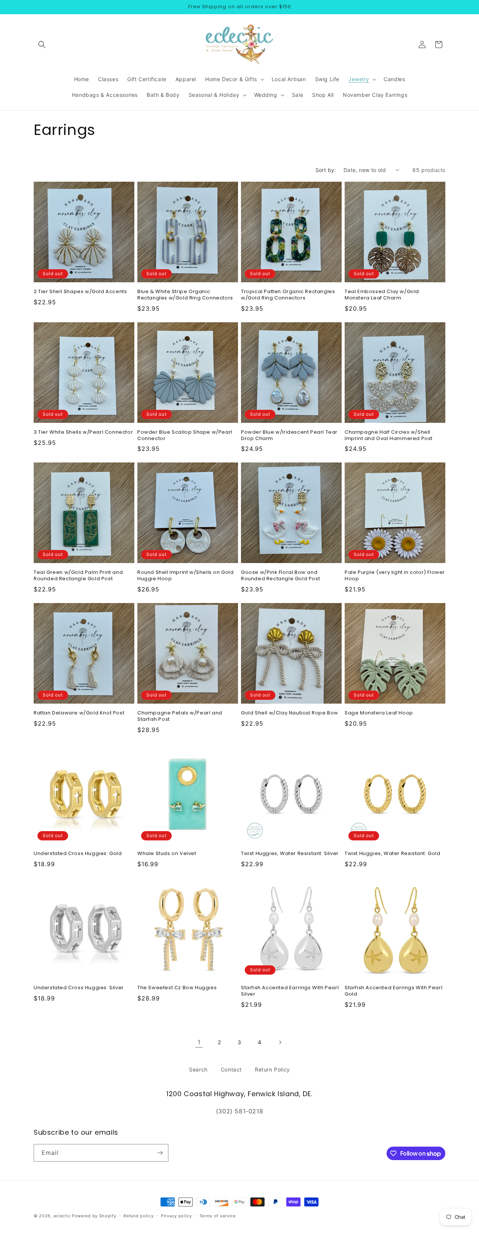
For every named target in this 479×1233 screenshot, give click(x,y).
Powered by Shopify (94, 1215)
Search (198, 1069)
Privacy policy (176, 1215)
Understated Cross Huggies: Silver (79, 988)
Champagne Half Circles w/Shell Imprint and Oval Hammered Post (389, 435)
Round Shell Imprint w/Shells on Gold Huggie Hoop (185, 575)
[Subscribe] (160, 1153)
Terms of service (217, 1215)
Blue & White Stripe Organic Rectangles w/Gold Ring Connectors (185, 295)
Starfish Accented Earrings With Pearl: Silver (290, 991)
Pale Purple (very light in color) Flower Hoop (395, 575)
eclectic (62, 1215)
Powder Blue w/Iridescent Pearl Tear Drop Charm (289, 435)
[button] (42, 44)
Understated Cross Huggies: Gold (78, 854)
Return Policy (272, 1069)
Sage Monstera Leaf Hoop (379, 713)
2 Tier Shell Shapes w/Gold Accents (80, 292)
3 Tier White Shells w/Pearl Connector (83, 432)
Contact (231, 1069)
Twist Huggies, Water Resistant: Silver (290, 854)
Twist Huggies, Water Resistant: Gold (392, 854)
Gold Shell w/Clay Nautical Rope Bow (289, 713)
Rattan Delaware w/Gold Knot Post (79, 713)
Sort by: (325, 170)
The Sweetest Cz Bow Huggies (177, 988)
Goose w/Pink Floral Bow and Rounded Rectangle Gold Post (280, 575)
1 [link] (199, 1042)
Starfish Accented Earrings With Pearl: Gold (394, 991)
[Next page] (280, 1042)
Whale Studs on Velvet (166, 854)
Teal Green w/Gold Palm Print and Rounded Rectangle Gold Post (78, 575)
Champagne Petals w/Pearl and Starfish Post (179, 716)
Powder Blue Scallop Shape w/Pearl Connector (184, 435)
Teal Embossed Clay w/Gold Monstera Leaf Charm (382, 295)
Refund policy (138, 1215)
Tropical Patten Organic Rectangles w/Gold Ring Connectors (288, 295)
